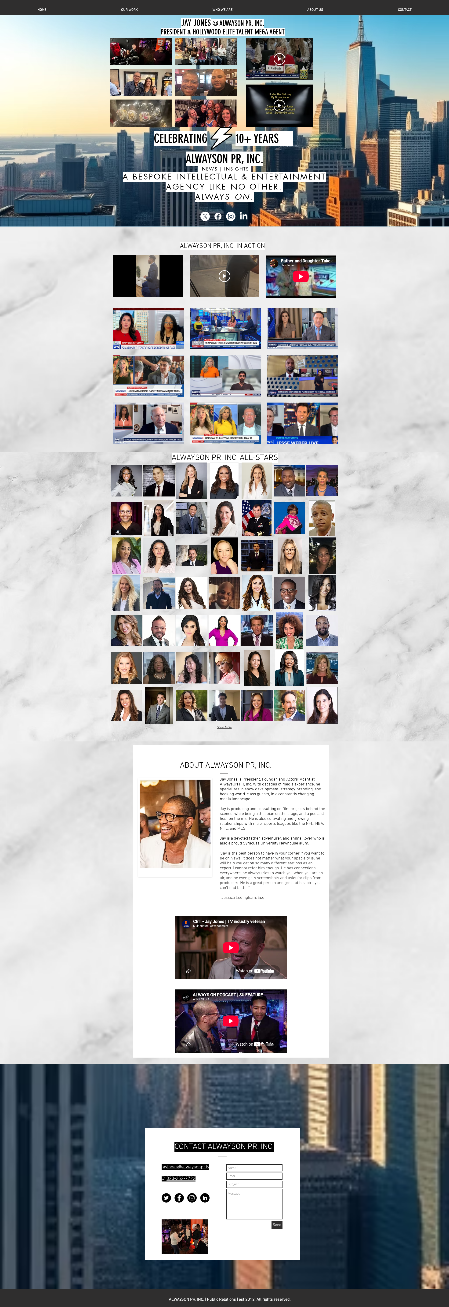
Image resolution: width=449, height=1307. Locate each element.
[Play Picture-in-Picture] (168, 291)
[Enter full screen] (176, 291)
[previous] (122, 378)
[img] (126, 481)
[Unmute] (127, 291)
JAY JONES (196, 23)
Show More (224, 727)
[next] (329, 378)
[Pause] (119, 291)
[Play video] (279, 59)
